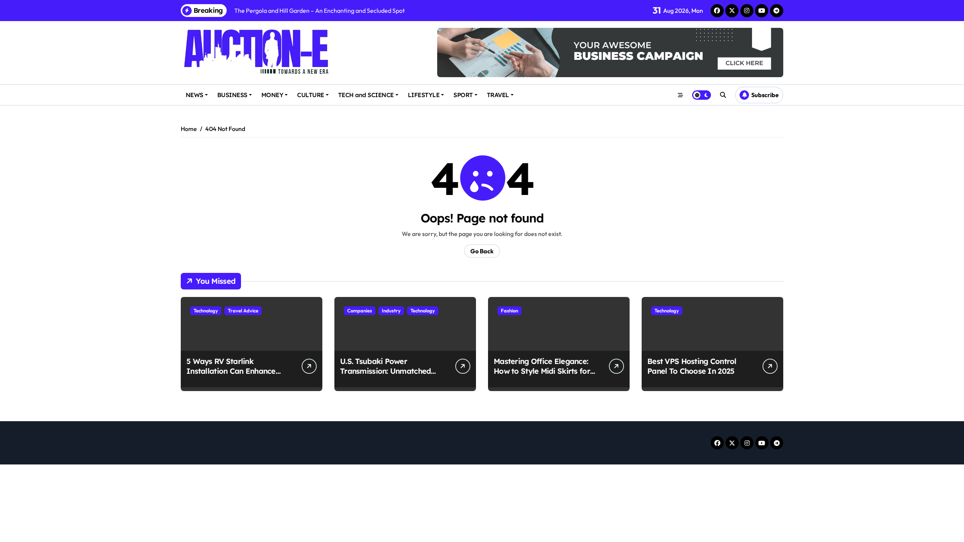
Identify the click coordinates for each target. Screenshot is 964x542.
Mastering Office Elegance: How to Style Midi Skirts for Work (542, 370)
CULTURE (310, 95)
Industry (391, 311)
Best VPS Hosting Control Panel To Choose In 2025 (692, 366)
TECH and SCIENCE (366, 95)
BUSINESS (232, 95)
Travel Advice (243, 311)
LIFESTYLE (424, 95)
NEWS (194, 95)
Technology (206, 311)
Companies (359, 311)
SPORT (463, 95)
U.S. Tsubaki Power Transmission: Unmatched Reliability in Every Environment (385, 375)
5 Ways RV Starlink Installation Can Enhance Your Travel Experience (231, 370)
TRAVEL (498, 95)
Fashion (509, 311)
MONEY (272, 95)
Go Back (482, 251)
